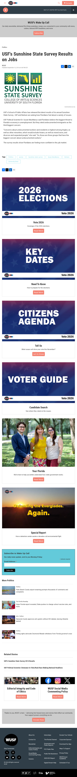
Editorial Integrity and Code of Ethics (21, 690)
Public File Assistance (51, 754)
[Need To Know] (38, 259)
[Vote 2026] (38, 197)
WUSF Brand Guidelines (63, 757)
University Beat (13, 161)
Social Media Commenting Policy (35, 754)
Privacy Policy (63, 753)
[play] (5, 10)
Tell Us (38, 345)
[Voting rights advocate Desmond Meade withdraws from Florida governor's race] (8, 634)
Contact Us (32, 739)
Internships (47, 735)
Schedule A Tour (64, 763)
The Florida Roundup (22, 601)
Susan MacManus (53, 157)
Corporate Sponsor (65, 739)
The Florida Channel (50, 739)
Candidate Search (38, 407)
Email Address (10, 561)
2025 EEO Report (49, 758)
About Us (31, 735)
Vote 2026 (38, 222)
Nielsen (66, 157)
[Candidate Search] (38, 382)
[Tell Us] (38, 321)
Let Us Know (38, 354)
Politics (4, 47)
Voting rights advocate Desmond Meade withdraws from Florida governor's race (44, 634)
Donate (69, 3)
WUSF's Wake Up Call (38, 22)
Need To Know (38, 284)
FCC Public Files (49, 749)
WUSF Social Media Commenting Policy (58, 690)
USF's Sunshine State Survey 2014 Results (19, 661)
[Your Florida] (38, 442)
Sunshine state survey (35, 157)
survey (21, 157)
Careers (31, 759)
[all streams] (74, 10)
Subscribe (38, 33)
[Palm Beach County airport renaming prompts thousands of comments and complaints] (8, 590)
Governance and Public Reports (49, 744)
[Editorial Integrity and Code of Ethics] (21, 680)
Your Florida (38, 471)
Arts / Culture (20, 616)
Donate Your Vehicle (65, 735)
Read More (38, 231)
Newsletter (32, 744)
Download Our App (65, 744)
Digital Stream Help (50, 763)
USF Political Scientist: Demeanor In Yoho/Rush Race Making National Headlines (33, 668)
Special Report (38, 532)
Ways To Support (64, 748)
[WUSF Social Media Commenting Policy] (58, 680)
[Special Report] (38, 508)
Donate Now (38, 720)
